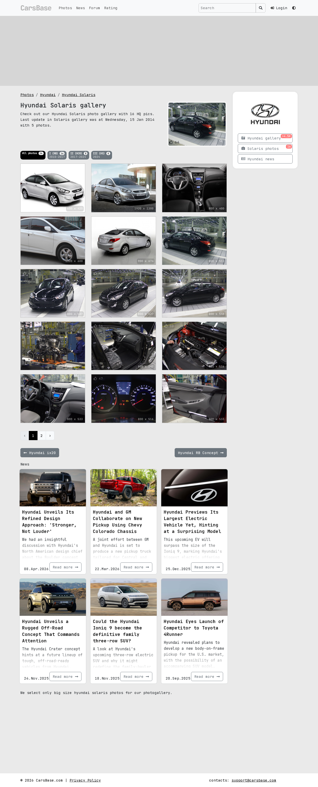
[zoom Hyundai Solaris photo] (221, 141)
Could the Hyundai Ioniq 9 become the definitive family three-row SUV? (117, 631)
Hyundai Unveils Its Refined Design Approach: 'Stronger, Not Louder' (49, 521)
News (80, 7)
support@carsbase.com (254, 780)
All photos (32, 153)
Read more (64, 567)
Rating (111, 7)
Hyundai (48, 94)
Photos (65, 7)
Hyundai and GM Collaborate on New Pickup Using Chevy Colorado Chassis (117, 521)
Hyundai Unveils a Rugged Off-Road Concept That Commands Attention (51, 631)
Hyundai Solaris (78, 94)
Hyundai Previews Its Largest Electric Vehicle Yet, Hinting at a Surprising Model (192, 521)
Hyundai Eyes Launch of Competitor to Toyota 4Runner (194, 628)
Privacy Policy (85, 780)
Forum (94, 7)
